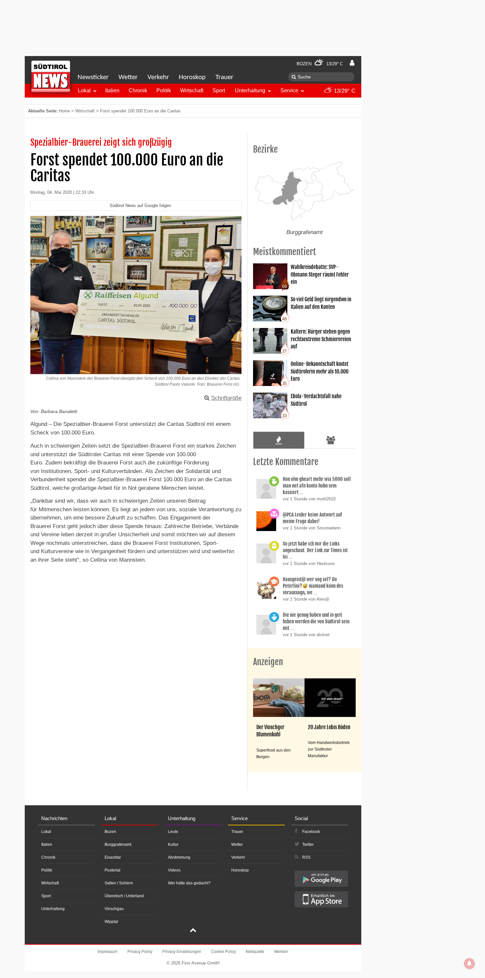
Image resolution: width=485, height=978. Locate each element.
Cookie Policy (223, 951)
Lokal (84, 90)
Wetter (128, 77)
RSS (306, 857)
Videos (174, 870)
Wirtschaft (191, 90)
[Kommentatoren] (331, 440)
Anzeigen (268, 662)
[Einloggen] (352, 63)
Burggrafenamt (118, 844)
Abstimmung (179, 857)
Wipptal (111, 921)
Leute (173, 831)
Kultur (173, 844)
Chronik (138, 90)
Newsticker (93, 77)
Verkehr (158, 77)
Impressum (107, 951)
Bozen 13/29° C (320, 63)
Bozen (110, 831)
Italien (112, 90)
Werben (281, 951)
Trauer (224, 77)
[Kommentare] (278, 440)
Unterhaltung (250, 90)
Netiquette (255, 951)
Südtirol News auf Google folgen (140, 205)
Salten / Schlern (119, 883)
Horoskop (192, 77)
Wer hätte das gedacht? (189, 883)
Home (64, 110)
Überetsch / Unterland (124, 896)
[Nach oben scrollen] (193, 931)
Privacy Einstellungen (181, 951)
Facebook (311, 831)
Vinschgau (114, 908)
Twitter (308, 844)
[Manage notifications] (469, 963)
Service (289, 90)
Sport (218, 90)
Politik (163, 90)
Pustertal (112, 870)
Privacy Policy (139, 951)
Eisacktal (113, 857)
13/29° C (343, 91)
